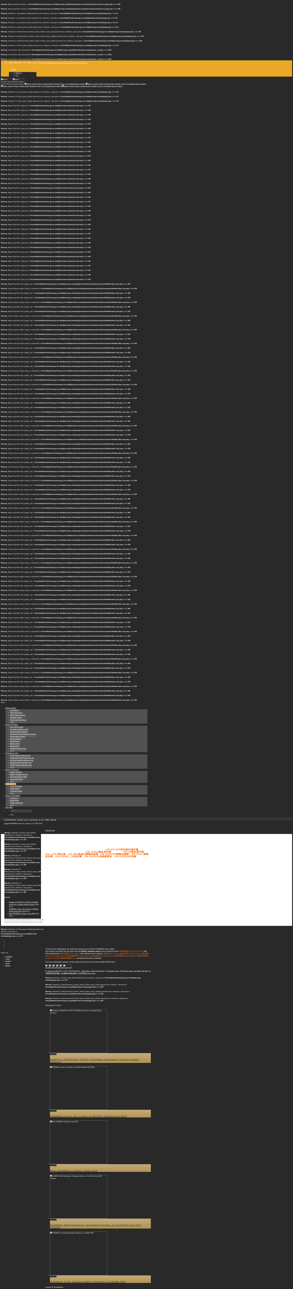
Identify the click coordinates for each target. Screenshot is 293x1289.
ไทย (17, 75)
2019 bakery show (112, 971)
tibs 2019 (137, 971)
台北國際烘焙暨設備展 (69, 973)
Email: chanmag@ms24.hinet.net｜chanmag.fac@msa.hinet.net (64, 63)
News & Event (96, 971)
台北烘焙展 (82, 973)
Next (53, 830)
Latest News (85, 971)
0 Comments (90, 973)
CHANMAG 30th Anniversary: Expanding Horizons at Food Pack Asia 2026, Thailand (96, 1226)
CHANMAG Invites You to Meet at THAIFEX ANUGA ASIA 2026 (88, 1116)
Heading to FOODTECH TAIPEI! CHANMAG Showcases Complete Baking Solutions (94, 1060)
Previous (48, 830)
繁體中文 (19, 73)
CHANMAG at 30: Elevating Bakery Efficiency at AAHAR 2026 (88, 1282)
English (13, 69)
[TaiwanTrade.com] (67, 968)
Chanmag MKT (53, 971)
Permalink (53, 1054)
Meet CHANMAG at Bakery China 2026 (74, 1170)
